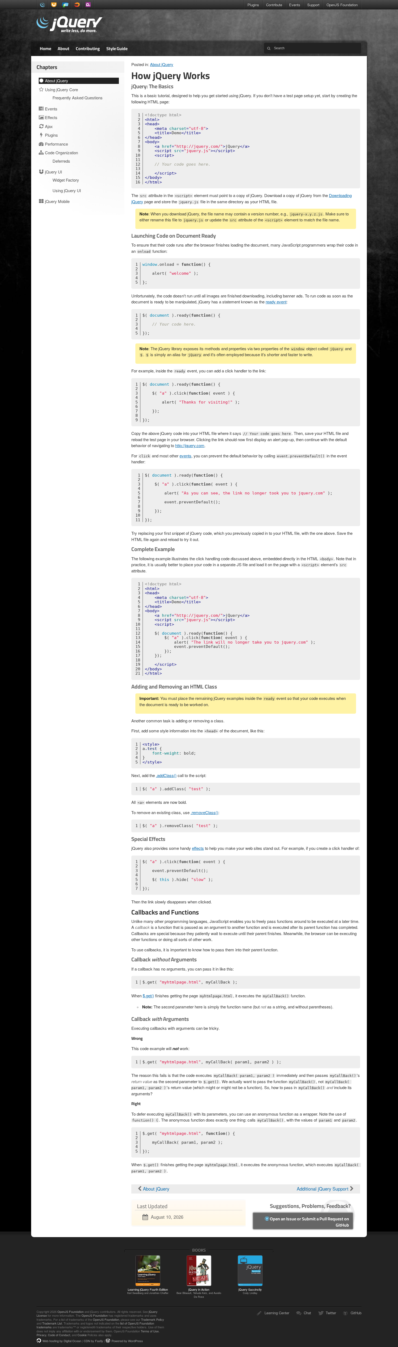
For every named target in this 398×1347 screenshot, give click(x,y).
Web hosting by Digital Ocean (62, 1341)
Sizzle (76, 4)
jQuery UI (53, 4)
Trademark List (52, 1323)
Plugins (253, 4)
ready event (276, 301)
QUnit (88, 4)
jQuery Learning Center (69, 25)
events (185, 455)
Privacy (41, 1335)
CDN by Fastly (93, 1341)
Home (45, 48)
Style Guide (117, 48)
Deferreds (61, 161)
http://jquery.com (189, 445)
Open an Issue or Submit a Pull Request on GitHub (309, 1222)
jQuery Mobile (65, 4)
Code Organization (61, 152)
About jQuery (161, 64)
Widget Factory (66, 180)
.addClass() (166, 775)
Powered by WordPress (127, 1341)
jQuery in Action (199, 1293)
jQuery (42, 4)
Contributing (88, 48)
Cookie (82, 1335)
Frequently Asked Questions (78, 97)
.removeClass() (204, 812)
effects (198, 848)
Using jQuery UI (67, 190)
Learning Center (277, 1312)
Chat (307, 1312)
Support (313, 4)
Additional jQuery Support (323, 1188)
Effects (50, 117)
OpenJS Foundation (342, 4)
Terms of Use (150, 1331)
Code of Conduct (59, 1335)
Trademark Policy (152, 1319)
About (63, 48)
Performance (56, 144)
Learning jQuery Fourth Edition (147, 1291)
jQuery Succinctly (250, 1291)
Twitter (331, 1312)
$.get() (148, 995)
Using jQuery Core (61, 89)
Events (294, 4)
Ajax (48, 126)
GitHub (356, 1312)
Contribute (274, 4)
